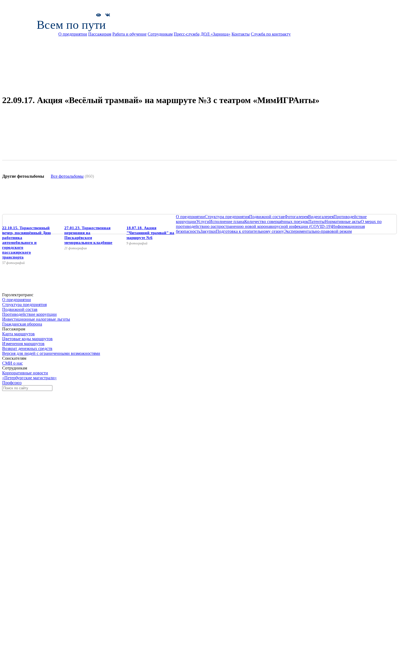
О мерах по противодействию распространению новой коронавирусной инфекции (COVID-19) (279, 224)
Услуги (202, 221)
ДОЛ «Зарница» (215, 34)
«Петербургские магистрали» (29, 377)
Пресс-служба (186, 34)
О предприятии (72, 34)
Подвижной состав (266, 216)
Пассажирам (99, 34)
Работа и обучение (129, 34)
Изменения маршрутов (23, 343)
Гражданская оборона (22, 324)
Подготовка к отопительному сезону (250, 231)
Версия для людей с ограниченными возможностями (51, 353)
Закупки (208, 231)
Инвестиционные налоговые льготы (36, 319)
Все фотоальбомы (67, 176)
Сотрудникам (160, 34)
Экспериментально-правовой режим (318, 231)
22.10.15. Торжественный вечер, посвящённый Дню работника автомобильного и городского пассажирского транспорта (26, 242)
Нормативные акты (343, 221)
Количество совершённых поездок (276, 221)
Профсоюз (11, 382)
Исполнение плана (226, 221)
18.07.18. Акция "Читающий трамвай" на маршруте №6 (150, 233)
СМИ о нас (12, 363)
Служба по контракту (271, 34)
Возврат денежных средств (27, 348)
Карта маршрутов (18, 334)
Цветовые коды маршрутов (27, 338)
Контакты (241, 34)
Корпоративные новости (25, 373)
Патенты (316, 221)
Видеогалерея (321, 216)
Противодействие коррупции (29, 314)
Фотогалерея (296, 216)
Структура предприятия (227, 216)
